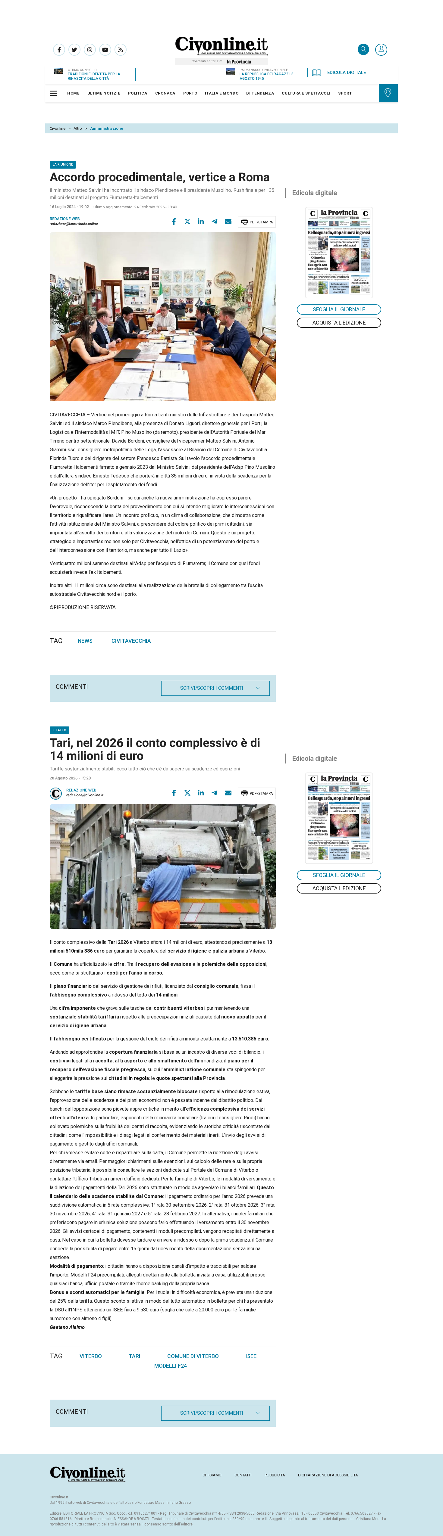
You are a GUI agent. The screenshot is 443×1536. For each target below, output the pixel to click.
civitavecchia (131, 641)
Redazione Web (81, 790)
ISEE (251, 1356)
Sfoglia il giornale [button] (339, 309)
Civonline (57, 128)
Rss (121, 50)
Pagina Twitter (74, 50)
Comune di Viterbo (193, 1356)
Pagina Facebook (59, 50)
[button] (381, 50)
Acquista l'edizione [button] (339, 322)
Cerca (363, 50)
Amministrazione (106, 128)
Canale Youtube (105, 50)
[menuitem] (73, 93)
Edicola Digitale (346, 72)
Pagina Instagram (90, 50)
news (85, 641)
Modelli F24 (170, 1366)
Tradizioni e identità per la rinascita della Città (94, 76)
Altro (78, 128)
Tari (134, 1356)
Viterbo (91, 1356)
